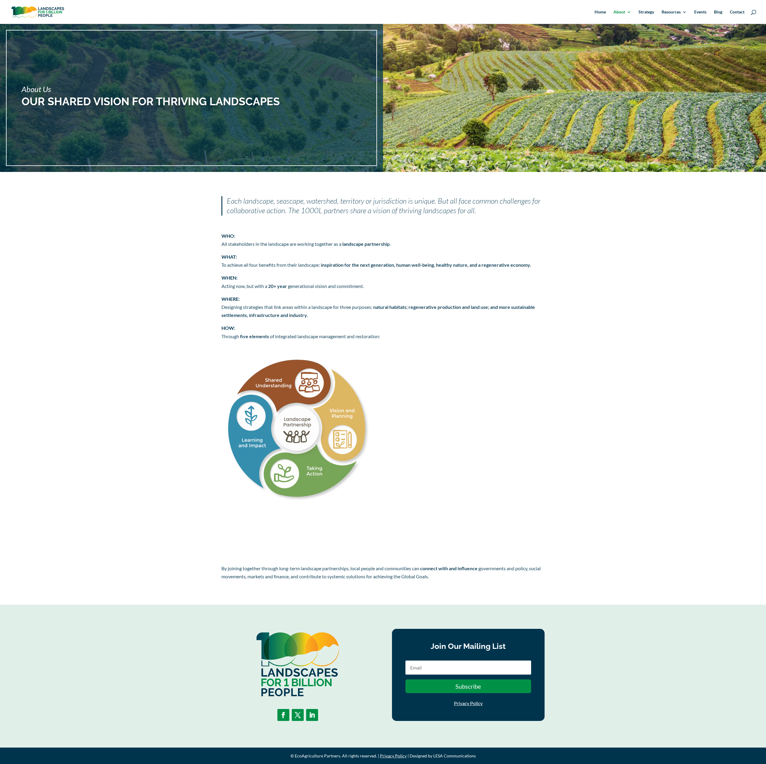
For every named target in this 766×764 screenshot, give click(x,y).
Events (700, 12)
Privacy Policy (468, 703)
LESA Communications (454, 755)
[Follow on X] (298, 715)
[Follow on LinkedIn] (312, 715)
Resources (671, 12)
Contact (737, 12)
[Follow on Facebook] (283, 715)
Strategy (646, 12)
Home (600, 12)
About (619, 12)
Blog (718, 12)
